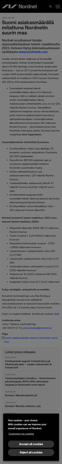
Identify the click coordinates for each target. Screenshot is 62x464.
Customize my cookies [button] (21, 433)
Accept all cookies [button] (31, 444)
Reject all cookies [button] (31, 452)
